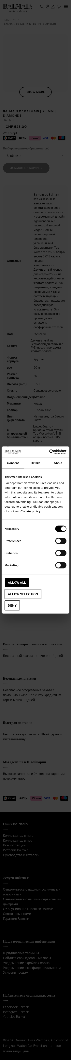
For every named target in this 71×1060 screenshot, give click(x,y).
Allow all (17, 582)
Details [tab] (35, 462)
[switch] (60, 541)
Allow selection (23, 594)
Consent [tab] (13, 462)
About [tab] (58, 462)
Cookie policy (31, 511)
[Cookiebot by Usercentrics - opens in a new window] (50, 452)
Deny (12, 605)
